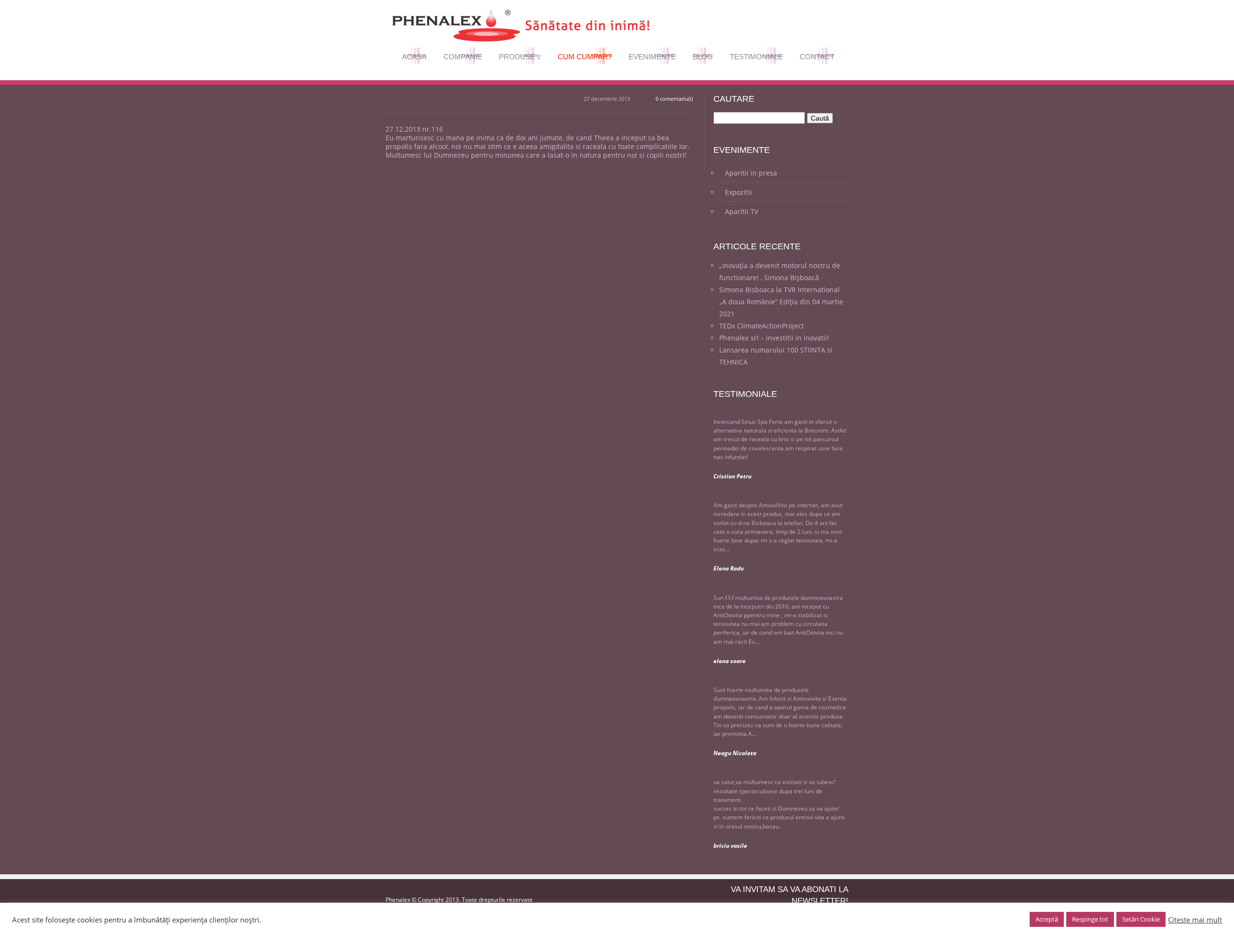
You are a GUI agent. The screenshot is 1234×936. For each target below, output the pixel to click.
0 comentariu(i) (674, 98)
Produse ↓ (520, 59)
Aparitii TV (741, 211)
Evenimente (653, 59)
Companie (463, 59)
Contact (817, 59)
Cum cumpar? (585, 59)
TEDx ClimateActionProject (761, 325)
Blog (701, 59)
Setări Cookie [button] (1141, 919)
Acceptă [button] (1046, 919)
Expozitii (738, 192)
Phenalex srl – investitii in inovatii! (774, 337)
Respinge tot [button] (1090, 919)
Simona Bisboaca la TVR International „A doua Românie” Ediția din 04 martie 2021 (781, 301)
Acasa (415, 59)
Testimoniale (757, 59)
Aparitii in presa (751, 172)
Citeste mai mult (1195, 919)
